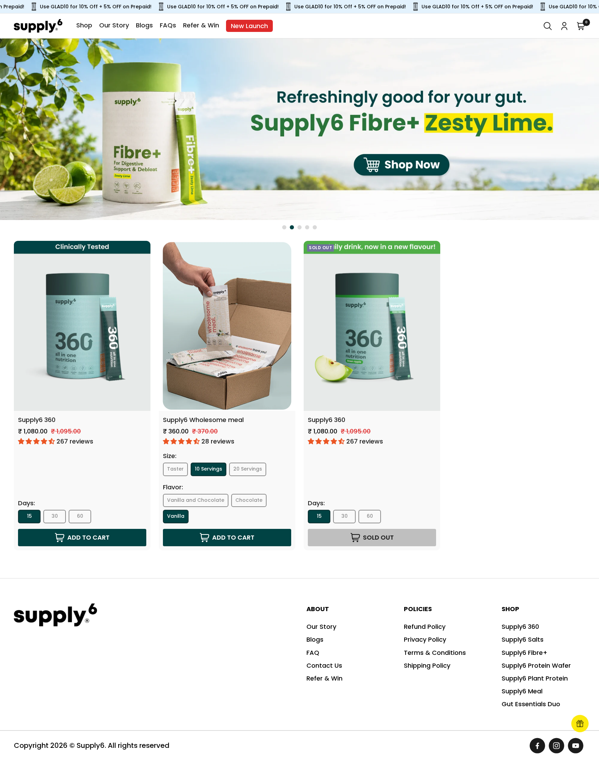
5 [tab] (315, 227)
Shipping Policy (427, 665)
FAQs (168, 25)
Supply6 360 (36, 419)
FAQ (312, 652)
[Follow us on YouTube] (575, 745)
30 (55, 516)
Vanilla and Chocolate (195, 500)
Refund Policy (424, 626)
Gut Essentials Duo (531, 704)
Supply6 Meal (522, 691)
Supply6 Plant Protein (535, 678)
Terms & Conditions (435, 652)
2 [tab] (292, 227)
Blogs (144, 25)
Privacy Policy (425, 639)
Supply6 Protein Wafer (536, 665)
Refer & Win (201, 25)
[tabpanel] (299, 129)
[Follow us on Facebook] (537, 745)
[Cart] (581, 26)
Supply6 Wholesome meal (203, 419)
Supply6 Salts (523, 639)
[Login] (564, 26)
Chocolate (248, 500)
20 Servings (247, 468)
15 (29, 516)
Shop (84, 25)
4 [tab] (307, 227)
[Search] (548, 26)
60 (80, 516)
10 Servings (208, 468)
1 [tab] (284, 227)
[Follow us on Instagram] (556, 745)
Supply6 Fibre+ (524, 652)
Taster (175, 468)
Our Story (114, 25)
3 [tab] (299, 227)
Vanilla (175, 516)
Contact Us (324, 665)
